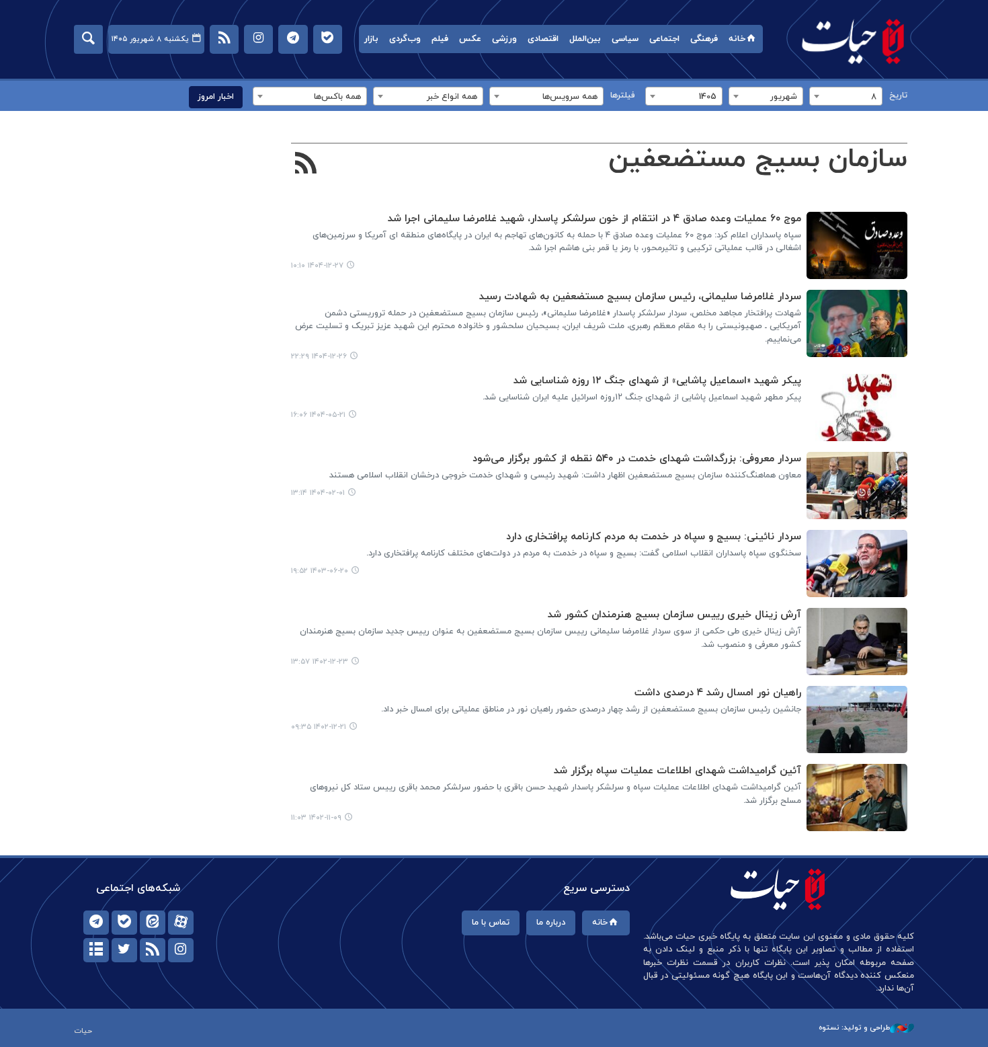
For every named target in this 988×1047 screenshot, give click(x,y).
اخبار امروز (216, 97)
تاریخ (898, 95)
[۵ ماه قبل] (857, 245)
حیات (853, 41)
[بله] (124, 922)
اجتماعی (664, 39)
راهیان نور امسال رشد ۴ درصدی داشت (717, 693)
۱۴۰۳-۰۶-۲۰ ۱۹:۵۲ (319, 571)
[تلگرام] (96, 922)
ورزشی (504, 39)
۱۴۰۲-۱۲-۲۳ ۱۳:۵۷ (319, 661)
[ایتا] (152, 922)
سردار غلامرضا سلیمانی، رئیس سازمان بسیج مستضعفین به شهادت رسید (640, 297)
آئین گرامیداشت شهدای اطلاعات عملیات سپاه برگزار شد (677, 771)
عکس (470, 39)
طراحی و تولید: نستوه (854, 1027)
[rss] (152, 950)
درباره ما (550, 923)
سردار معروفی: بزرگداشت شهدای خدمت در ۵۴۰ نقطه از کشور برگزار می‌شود (636, 459)
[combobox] (845, 96)
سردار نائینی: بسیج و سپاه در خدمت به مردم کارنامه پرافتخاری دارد (653, 537)
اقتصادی (543, 39)
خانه (737, 39)
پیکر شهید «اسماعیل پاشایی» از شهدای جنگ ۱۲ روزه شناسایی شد (657, 381)
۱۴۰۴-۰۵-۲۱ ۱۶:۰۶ (318, 415)
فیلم (439, 39)
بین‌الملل (585, 39)
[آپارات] (181, 922)
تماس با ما (490, 923)
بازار (371, 39)
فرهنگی (704, 39)
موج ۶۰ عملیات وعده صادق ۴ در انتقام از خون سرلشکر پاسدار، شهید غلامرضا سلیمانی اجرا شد (594, 219)
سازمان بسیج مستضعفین (757, 159)
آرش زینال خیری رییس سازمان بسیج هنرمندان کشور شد (674, 615)
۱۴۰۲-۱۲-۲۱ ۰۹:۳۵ (318, 727)
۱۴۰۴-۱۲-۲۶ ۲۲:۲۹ (319, 356)
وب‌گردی (405, 39)
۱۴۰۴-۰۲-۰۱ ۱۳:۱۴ (318, 493)
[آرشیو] (96, 950)
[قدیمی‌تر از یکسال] (857, 407)
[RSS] (306, 164)
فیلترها (622, 95)
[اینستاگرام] (181, 950)
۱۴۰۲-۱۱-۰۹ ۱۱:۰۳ (316, 817)
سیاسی (625, 39)
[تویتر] (124, 950)
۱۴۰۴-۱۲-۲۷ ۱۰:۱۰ (317, 265)
